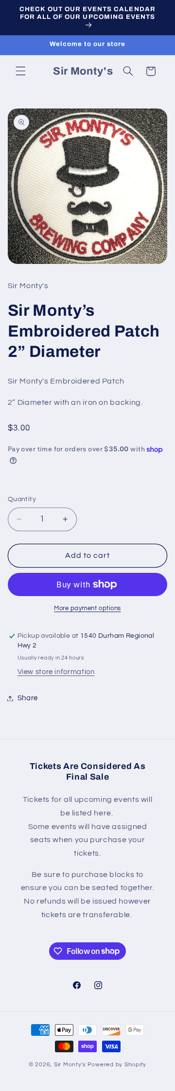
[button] (20, 71)
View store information (56, 672)
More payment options (87, 608)
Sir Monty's (70, 1064)
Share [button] (28, 698)
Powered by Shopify (117, 1064)
